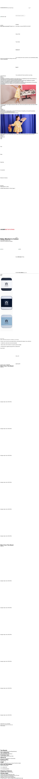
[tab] (8, 193)
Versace (19, 83)
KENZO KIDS (21, 80)
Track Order (11, 756)
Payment (7, 756)
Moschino (13, 81)
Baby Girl (3, 110)
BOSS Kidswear (15, 78)
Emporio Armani (7, 79)
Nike (6, 82)
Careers (5, 758)
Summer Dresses (15, 112)
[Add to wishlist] (11, 335)
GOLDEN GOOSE (18, 79)
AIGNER (6, 78)
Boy (9, 753)
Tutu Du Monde (15, 83)
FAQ (5, 756)
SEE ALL (2, 367)
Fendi (11, 79)
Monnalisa (9, 81)
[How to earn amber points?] (8, 261)
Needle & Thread (20, 81)
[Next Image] (8, 225)
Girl (1, 110)
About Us (2, 758)
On (7, 82)
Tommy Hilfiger (9, 83)
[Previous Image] (8, 209)
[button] (1, 25)
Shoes (11, 753)
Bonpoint (10, 78)
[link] (27, 26)
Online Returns (10, 772)
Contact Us (2, 756)
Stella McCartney (26, 82)
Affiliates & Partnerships (11, 758)
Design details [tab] (7, 339)
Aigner (12, 751)
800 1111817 (11, 776)
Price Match (19, 763)
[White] (6, 293)
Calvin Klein (29, 78)
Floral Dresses (9, 112)
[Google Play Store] (11, 774)
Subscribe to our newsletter (5, 723)
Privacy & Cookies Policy (12, 763)
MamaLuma (31, 80)
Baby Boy (5, 753)
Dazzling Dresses (3, 112)
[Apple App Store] (3, 774)
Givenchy (13, 79)
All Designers (2, 78)
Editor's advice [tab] (2, 339)
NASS (16, 81)
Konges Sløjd (26, 80)
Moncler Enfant (4, 81)
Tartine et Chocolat (32, 82)
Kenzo (8, 751)
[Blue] (6, 312)
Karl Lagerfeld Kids (12, 80)
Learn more (25, 272)
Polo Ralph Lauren (11, 82)
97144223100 (12, 777)
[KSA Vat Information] (4, 765)
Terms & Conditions (3, 763)
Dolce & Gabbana (3, 751)
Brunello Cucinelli (21, 78)
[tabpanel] (19, 344)
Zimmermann (23, 83)
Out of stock (2, 338)
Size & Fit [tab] (10, 339)
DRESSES (2, 113)
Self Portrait (20, 82)
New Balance (2, 82)
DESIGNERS (2, 84)
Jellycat (17, 80)
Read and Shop (3, 760)
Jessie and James (5, 80)
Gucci (1, 80)
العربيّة (29, 7)
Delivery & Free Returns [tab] (15, 339)
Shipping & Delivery (4, 772)
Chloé (33, 78)
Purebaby (16, 82)
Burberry (25, 78)
